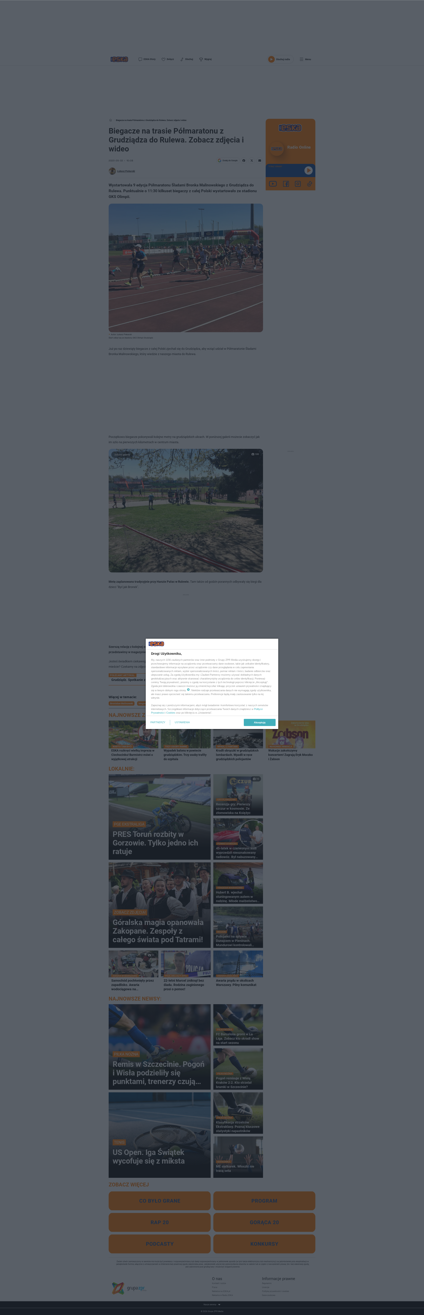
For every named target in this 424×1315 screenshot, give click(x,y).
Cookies (170, 712)
